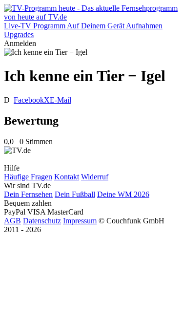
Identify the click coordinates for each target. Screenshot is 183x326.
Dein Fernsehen (28, 194)
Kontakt (66, 177)
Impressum (80, 221)
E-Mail (60, 100)
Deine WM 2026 (123, 194)
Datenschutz (42, 221)
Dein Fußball (75, 194)
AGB (12, 221)
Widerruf (94, 177)
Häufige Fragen (28, 177)
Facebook (29, 100)
